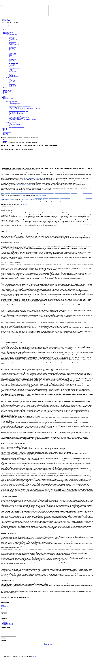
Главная (5, 139)
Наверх (2, 605)
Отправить (3, 637)
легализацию (77, 191)
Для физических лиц (8, 623)
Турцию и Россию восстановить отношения (14, 185)
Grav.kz (34, 656)
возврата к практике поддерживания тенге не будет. (32, 199)
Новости (5, 141)
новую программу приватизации (60, 191)
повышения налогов (65, 198)
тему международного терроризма (23, 184)
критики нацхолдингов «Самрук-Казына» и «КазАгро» (47, 198)
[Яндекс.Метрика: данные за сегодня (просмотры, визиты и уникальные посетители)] (48, 644)
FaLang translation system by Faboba (5, 606)
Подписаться (4, 613)
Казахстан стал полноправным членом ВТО (31, 201)
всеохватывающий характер (44, 186)
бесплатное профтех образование (68, 201)
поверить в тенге (89, 186)
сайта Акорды (24, 204)
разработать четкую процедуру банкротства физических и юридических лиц (59, 193)
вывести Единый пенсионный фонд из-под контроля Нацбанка (27, 193)
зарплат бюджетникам (41, 195)
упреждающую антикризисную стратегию (33, 178)
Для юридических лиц (8, 624)
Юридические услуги (8, 620)
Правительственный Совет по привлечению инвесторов (34, 191)
